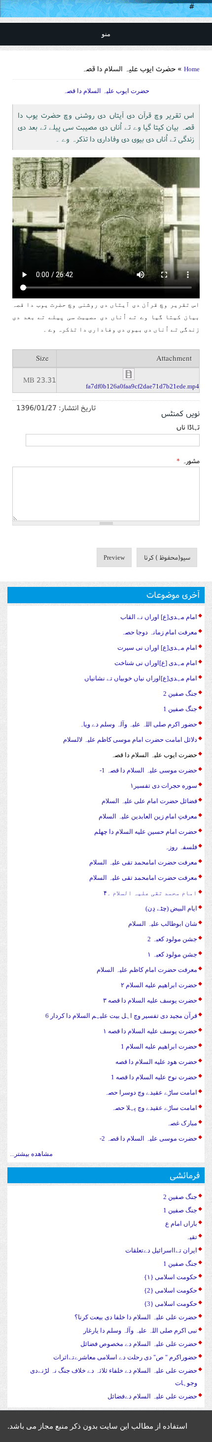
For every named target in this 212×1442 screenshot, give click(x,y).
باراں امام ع (181, 1223)
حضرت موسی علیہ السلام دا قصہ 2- (148, 1138)
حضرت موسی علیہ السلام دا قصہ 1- (148, 770)
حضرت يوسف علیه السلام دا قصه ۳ (150, 1000)
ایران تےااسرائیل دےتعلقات (161, 1250)
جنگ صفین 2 (180, 693)
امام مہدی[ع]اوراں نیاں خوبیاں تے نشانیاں (140, 678)
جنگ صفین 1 (180, 709)
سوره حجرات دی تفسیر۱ (163, 785)
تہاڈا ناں (188, 427)
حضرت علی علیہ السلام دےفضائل (152, 1396)
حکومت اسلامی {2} (170, 1290)
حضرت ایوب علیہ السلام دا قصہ (154, 755)
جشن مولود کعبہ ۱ (172, 954)
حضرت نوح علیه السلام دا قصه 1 (154, 1077)
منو (106, 34)
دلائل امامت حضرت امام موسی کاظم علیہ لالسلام (130, 739)
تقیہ (191, 1237)
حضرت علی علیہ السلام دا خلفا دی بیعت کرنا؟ (135, 1317)
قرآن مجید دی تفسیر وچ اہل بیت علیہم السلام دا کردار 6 (121, 1015)
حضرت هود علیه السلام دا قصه (156, 1061)
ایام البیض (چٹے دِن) (171, 908)
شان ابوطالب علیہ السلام (162, 923)
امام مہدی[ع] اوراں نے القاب (158, 617)
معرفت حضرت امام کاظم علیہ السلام (147, 969)
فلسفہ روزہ (181, 847)
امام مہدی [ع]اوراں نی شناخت (155, 663)
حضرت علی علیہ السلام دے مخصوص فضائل (138, 1343)
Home (192, 69)
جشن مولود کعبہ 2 (172, 939)
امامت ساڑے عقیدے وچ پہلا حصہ (154, 1107)
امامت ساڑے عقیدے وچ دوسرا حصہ (151, 1092)
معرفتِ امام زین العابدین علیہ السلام (148, 816)
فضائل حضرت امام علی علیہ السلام (149, 801)
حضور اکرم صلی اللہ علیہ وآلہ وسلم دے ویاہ (138, 724)
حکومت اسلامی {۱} (170, 1277)
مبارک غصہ (182, 1123)
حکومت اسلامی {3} (170, 1303)
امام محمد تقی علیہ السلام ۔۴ (150, 893)
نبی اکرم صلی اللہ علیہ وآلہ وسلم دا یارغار (140, 1330)
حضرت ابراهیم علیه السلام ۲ (159, 985)
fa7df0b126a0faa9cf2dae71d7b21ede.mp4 (142, 386)
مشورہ (188, 461)
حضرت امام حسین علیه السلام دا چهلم (145, 831)
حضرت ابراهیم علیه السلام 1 (159, 1046)
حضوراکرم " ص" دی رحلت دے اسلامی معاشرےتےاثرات (125, 1357)
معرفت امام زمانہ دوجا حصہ (159, 632)
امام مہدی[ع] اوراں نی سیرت (157, 647)
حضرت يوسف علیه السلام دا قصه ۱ (150, 1031)
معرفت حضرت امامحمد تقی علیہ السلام (143, 862)
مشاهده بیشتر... (31, 1153)
